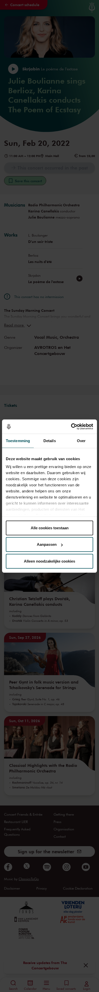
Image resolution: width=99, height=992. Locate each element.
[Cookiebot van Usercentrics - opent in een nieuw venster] (71, 426)
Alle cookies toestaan (50, 527)
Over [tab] (81, 440)
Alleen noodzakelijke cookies (49, 561)
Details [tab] (49, 440)
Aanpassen (47, 544)
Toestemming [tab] (18, 440)
